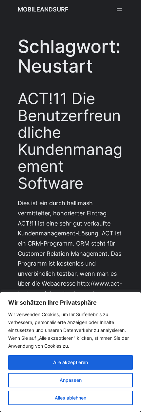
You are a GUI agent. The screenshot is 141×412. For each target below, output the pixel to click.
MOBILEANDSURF (43, 9)
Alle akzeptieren (70, 362)
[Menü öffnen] (119, 9)
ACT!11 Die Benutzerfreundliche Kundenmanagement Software (70, 141)
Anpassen (71, 380)
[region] (70, 352)
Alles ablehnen (70, 398)
